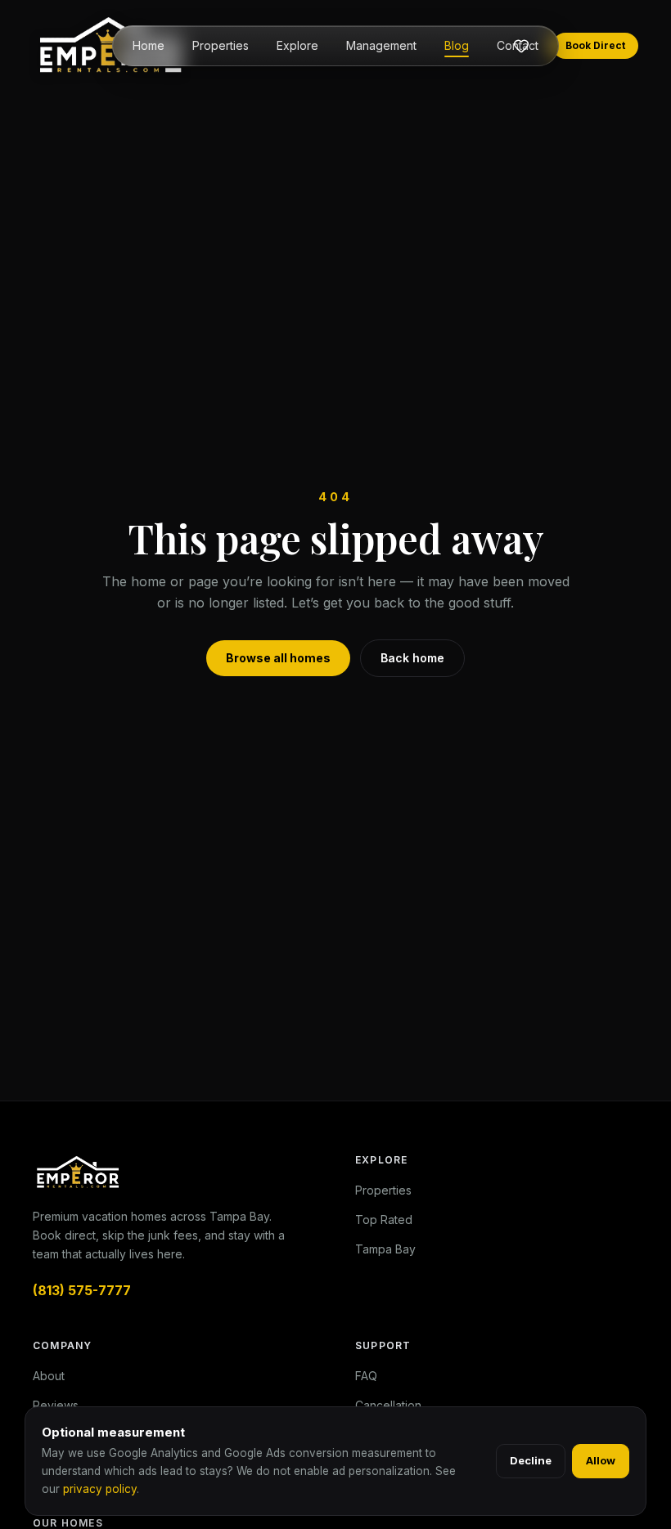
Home (148, 45)
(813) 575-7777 (82, 1290)
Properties (220, 45)
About (49, 1376)
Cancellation (388, 1405)
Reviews (56, 1405)
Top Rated (383, 1219)
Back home (412, 658)
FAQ (366, 1376)
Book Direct (595, 45)
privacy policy (100, 1488)
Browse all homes (278, 658)
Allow (600, 1460)
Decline (531, 1460)
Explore (297, 45)
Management (381, 45)
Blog (456, 45)
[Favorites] (521, 46)
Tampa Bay (385, 1249)
